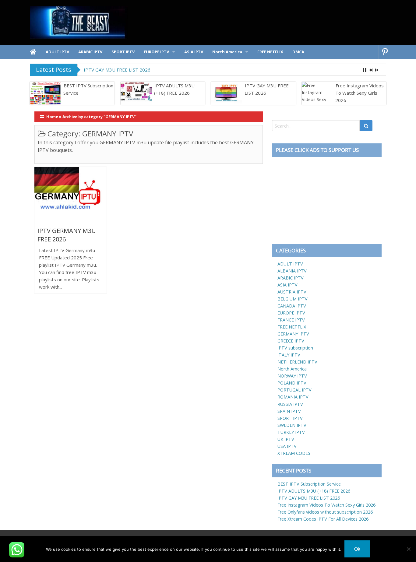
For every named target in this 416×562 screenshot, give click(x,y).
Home (52, 116)
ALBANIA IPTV (292, 271)
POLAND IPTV (291, 383)
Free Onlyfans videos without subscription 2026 (325, 512)
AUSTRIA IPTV (291, 292)
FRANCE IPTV (291, 320)
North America (292, 369)
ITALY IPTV (288, 355)
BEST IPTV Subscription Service (88, 89)
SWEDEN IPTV (291, 425)
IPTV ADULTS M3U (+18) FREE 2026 (174, 89)
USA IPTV (287, 446)
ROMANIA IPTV (292, 397)
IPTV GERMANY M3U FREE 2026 (66, 235)
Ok (357, 548)
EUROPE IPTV (291, 313)
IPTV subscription (295, 348)
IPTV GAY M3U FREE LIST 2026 (117, 70)
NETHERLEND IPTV (297, 362)
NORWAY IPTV (292, 376)
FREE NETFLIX (291, 327)
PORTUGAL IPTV (294, 390)
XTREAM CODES (293, 453)
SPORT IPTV (290, 418)
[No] (408, 549)
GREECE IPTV (290, 341)
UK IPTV (285, 439)
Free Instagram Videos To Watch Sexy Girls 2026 (359, 93)
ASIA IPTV (287, 285)
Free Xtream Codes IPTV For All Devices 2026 (322, 519)
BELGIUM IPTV (292, 299)
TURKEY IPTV (291, 432)
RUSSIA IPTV (290, 404)
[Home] (33, 51)
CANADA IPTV (291, 306)
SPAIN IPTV (289, 411)
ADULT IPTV (290, 264)
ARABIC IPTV (290, 278)
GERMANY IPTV (293, 334)
